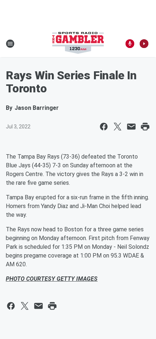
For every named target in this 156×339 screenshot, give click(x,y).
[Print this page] (145, 126)
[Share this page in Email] (131, 126)
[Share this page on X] (117, 126)
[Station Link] (78, 43)
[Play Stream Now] (144, 43)
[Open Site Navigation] (10, 43)
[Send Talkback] (130, 43)
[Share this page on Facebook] (104, 126)
